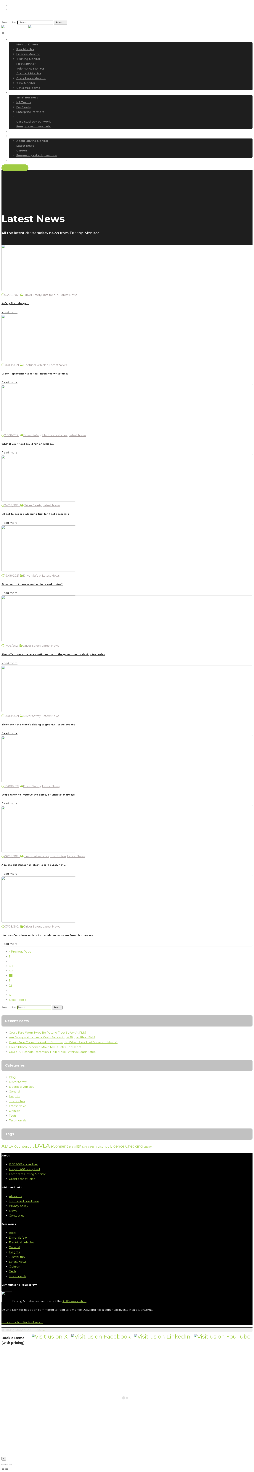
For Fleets (23, 107)
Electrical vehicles (35, 365)
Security (148, 1147)
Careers (22, 150)
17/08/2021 (11, 645)
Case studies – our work (33, 121)
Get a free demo (28, 88)
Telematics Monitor (30, 68)
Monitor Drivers (27, 44)
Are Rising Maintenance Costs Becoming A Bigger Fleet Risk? (52, 1037)
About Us (15, 136)
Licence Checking (126, 1146)
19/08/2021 (11, 575)
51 (10, 980)
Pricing (14, 131)
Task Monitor (25, 83)
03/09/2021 (12, 295)
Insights (14, 1096)
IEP (78, 1146)
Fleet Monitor (26, 63)
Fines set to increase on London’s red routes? (32, 584)
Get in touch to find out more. (22, 1322)
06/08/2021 (12, 856)
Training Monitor (28, 59)
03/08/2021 (12, 926)
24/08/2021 (12, 505)
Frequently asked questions (36, 155)
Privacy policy (18, 1206)
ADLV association (74, 1301)
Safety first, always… (15, 303)
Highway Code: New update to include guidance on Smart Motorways (47, 935)
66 (10, 995)
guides (72, 1147)
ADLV (7, 1146)
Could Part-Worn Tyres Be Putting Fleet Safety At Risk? (47, 1032)
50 (10, 975)
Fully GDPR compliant (24, 1169)
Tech (12, 1115)
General (14, 1091)
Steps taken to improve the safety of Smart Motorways (38, 794)
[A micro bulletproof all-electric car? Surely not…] (38, 851)
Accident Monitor (28, 73)
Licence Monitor (28, 54)
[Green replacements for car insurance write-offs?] (38, 360)
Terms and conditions (24, 1201)
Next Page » (17, 999)
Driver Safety (32, 295)
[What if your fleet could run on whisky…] (38, 430)
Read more (9, 312)
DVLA (42, 1145)
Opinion (14, 1111)
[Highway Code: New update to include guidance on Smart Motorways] (38, 921)
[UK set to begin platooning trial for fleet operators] (38, 500)
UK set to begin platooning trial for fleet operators (35, 514)
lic (95, 1147)
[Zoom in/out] (10, 1464)
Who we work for (21, 92)
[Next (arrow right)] (6, 1469)
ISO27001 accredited (23, 1164)
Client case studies (22, 1179)
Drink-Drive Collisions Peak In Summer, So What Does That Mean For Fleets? (63, 1042)
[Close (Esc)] (2, 1464)
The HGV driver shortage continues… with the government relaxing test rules (53, 654)
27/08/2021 (11, 435)
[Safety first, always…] (38, 290)
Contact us (16, 160)
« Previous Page (20, 951)
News (13, 1210)
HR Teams (23, 102)
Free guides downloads (33, 126)
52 (10, 985)
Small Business (27, 97)
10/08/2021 (11, 786)
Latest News (25, 145)
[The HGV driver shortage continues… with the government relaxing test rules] (38, 641)
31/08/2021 (11, 365)
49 (11, 971)
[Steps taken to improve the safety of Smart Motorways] (38, 781)
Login (12, 5)
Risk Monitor (25, 49)
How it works (18, 39)
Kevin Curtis (88, 1147)
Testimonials (17, 1120)
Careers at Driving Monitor (27, 1174)
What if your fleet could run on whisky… (27, 444)
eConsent (59, 1146)
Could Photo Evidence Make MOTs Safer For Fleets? (46, 1047)
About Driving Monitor (32, 141)
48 (11, 966)
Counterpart (24, 1146)
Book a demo (15, 167)
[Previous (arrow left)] (2, 1469)
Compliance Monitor (31, 78)
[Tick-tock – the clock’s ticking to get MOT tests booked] (38, 711)
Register (14, 10)
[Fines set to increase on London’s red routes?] (38, 570)
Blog (12, 1077)
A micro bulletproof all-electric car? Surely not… (33, 865)
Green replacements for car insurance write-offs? (34, 373)
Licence (103, 1146)
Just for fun (50, 295)
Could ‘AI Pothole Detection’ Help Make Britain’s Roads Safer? (53, 1052)
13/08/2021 (11, 716)
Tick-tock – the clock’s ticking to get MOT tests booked (38, 724)
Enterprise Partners (30, 112)
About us (15, 1196)
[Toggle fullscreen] (6, 1464)
